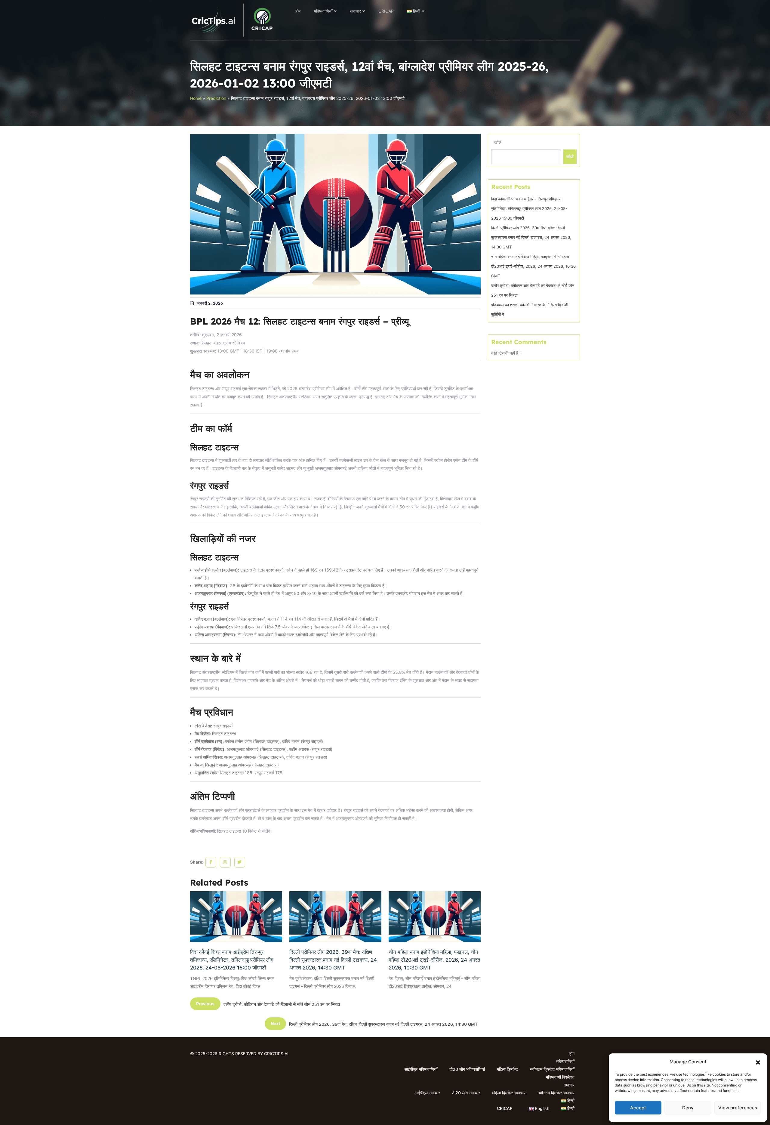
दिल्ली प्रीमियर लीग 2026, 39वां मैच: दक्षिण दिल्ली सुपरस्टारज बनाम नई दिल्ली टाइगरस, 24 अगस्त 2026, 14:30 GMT (333, 960)
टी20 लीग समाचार (466, 1092)
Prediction (216, 98)
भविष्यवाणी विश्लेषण (560, 1077)
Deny (688, 1108)
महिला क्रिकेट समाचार (508, 1092)
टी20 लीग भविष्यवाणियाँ (467, 1069)
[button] (758, 1062)
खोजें (497, 142)
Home (196, 98)
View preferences (737, 1108)
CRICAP (386, 11)
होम (297, 11)
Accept (638, 1108)
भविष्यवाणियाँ (323, 11)
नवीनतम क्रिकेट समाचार (555, 1092)
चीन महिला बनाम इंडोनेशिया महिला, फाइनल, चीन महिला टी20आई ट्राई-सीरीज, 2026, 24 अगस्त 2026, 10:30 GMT (434, 960)
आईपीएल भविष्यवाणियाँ (420, 1069)
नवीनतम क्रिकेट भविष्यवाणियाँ (552, 1069)
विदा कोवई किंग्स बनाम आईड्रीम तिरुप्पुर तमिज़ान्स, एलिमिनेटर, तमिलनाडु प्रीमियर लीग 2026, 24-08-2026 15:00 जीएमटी (231, 960)
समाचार (355, 11)
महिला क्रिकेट (507, 1069)
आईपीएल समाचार (427, 1092)
